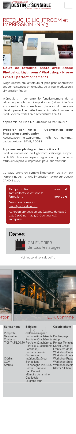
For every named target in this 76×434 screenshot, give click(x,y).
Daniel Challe (61, 345)
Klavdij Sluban (62, 368)
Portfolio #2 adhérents (39, 342)
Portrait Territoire (36, 368)
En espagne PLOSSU (39, 365)
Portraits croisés (36, 352)
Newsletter (10, 336)
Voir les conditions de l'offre (38, 257)
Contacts (9, 339)
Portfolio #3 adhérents (39, 339)
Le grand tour (34, 380)
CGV (7, 361)
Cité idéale (32, 377)
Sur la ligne (32, 361)
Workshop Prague (64, 358)
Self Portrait (33, 371)
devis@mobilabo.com (23, 206)
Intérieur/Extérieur (36, 358)
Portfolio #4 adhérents (39, 336)
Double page (60, 336)
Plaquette (10, 333)
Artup (56, 339)
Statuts (8, 365)
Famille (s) (32, 349)
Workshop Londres (64, 355)
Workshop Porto (63, 352)
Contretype (32, 355)
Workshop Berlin (63, 365)
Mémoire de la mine (38, 374)
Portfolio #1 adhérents (39, 345)
